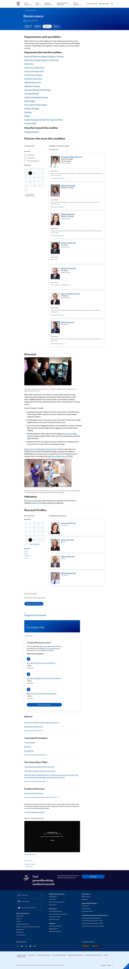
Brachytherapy (29, 751)
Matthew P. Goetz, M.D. (68, 268)
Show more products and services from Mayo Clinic (40, 797)
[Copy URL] (62, 836)
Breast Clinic (29, 64)
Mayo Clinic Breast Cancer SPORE (60, 456)
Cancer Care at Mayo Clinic (34, 67)
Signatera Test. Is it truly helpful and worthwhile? (42, 693)
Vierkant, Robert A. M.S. (68, 573)
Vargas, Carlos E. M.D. (68, 556)
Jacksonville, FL (31, 158)
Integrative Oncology (32, 86)
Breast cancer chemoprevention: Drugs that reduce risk (41, 722)
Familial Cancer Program (33, 75)
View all (26, 558)
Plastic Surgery (29, 101)
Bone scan (27, 747)
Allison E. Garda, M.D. (68, 214)
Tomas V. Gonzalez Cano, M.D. (70, 294)
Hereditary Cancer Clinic (33, 79)
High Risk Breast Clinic (32, 82)
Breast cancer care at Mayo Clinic (34, 597)
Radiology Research (31, 132)
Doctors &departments (47, 26)
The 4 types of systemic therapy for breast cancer (39, 771)
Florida (26, 553)
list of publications (35, 501)
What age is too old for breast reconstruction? (41, 663)
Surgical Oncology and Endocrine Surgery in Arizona (43, 120)
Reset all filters (29, 195)
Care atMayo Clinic (57, 26)
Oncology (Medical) (31, 93)
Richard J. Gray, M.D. (67, 322)
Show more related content (33, 730)
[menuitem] (28, 26)
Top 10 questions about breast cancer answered (39, 767)
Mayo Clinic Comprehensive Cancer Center (40, 449)
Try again (52, 840)
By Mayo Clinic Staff (30, 593)
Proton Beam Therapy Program (35, 105)
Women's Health (30, 123)
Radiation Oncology (31, 108)
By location (27, 151)
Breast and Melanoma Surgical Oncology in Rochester (44, 56)
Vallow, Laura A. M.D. (67, 540)
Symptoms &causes (28, 26)
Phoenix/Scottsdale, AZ (33, 161)
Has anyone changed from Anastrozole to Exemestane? (44, 678)
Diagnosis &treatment (38, 26)
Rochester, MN (31, 155)
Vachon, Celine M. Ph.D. (68, 523)
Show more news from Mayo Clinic (35, 781)
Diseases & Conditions (31, 10)
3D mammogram (29, 742)
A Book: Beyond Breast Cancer (33, 793)
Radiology (28, 112)
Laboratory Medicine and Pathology (37, 90)
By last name (27, 165)
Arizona (26, 551)
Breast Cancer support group (49, 648)
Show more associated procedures (35, 755)
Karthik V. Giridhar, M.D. (68, 243)
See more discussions (44, 705)
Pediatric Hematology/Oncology (36, 97)
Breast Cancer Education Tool (33, 727)
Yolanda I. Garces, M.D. (68, 185)
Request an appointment (34, 604)
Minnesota (27, 555)
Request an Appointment (32, 20)
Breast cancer (33, 16)
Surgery (27, 116)
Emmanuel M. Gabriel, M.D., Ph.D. (71, 157)
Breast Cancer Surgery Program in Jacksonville (41, 60)
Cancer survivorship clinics (34, 71)
